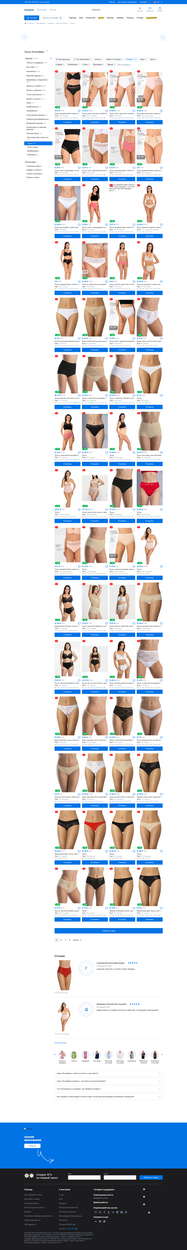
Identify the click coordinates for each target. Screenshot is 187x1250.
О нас (61, 1195)
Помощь (112, 2)
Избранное (150, 11)
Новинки (120, 18)
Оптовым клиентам (67, 1212)
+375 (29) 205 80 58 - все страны (36, 2)
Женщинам (29, 10)
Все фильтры (64, 59)
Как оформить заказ (33, 1195)
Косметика (90, 18)
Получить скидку (151, 1177)
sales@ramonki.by (101, 1198)
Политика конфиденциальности (38, 1216)
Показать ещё (60, 1043)
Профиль (140, 11)
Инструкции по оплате (34, 1208)
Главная (30, 23)
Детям (53, 10)
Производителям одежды (70, 1216)
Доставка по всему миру (127, 2)
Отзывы (139, 18)
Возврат (27, 1212)
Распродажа (151, 18)
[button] (79, 111)
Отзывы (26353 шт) (67, 1224)
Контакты (63, 1220)
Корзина (160, 11)
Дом (81, 18)
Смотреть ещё (108, 931)
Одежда (72, 18)
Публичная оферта (32, 1220)
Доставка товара (31, 1199)
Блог (61, 1199)
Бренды (110, 18)
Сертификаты (30, 1224)
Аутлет (101, 18)
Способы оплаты (31, 1203)
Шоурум (62, 1203)
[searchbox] (52, 17)
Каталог (33, 18)
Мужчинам (41, 10)
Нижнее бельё (62, 23)
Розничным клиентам (68, 1208)
